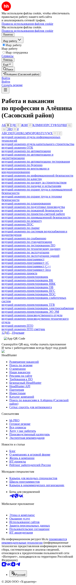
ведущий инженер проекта (19, 273)
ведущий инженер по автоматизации (26, 151)
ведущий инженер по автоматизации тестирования (36, 161)
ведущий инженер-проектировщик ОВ (27, 287)
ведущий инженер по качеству (22, 179)
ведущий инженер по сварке (21, 228)
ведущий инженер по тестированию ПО (28, 245)
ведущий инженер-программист (23, 259)
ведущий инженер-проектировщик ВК (27, 280)
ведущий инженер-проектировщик (25, 276)
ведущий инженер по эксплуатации (25, 252)
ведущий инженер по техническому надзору (31, 248)
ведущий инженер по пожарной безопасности (32, 210)
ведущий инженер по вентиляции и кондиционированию (25, 170)
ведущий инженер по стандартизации (27, 242)
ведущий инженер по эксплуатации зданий (30, 255)
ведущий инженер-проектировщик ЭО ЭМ (30, 311)
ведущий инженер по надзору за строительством (34, 182)
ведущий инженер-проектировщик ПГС (28, 290)
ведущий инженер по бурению (22, 165)
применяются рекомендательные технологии (34, 540)
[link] (8, 69)
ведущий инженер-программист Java (26, 269)
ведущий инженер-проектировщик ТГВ (28, 304)
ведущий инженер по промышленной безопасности (36, 217)
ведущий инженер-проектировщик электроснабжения (38, 308)
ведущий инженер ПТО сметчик (23, 329)
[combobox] (18, 573)
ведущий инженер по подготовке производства (33, 207)
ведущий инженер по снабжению (24, 238)
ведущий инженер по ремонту (22, 221)
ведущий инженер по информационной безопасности (37, 175)
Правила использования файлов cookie (27, 30)
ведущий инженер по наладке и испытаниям (31, 186)
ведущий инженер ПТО (17, 325)
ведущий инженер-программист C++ (26, 266)
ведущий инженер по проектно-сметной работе (33, 214)
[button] (6, 78)
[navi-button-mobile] (5, 90)
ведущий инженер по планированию (26, 203)
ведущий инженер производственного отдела (32, 315)
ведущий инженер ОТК (17, 147)
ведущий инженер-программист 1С (25, 262)
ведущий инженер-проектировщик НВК (29, 283)
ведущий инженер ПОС (18, 224)
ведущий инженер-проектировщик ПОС (29, 294)
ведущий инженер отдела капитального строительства (38, 144)
